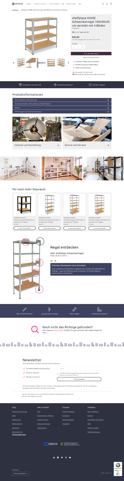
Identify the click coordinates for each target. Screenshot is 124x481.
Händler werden (93, 428)
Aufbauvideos (42, 428)
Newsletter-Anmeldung (95, 420)
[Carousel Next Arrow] (68, 63)
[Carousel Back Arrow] (14, 63)
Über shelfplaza (93, 411)
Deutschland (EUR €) (20, 473)
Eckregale (65, 416)
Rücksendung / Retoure (45, 416)
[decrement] (74, 47)
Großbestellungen (94, 432)
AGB (13, 416)
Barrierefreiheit (17, 432)
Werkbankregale (68, 420)
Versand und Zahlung (19, 411)
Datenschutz (16, 420)
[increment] (83, 47)
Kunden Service (42, 420)
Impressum (16, 428)
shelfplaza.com (108, 473)
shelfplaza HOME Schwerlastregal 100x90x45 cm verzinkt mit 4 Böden (44, 10)
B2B (89, 424)
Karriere (90, 416)
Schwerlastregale (68, 411)
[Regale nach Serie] (35, 329)
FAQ (38, 411)
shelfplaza (15, 10)
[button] (29, 4)
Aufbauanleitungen (43, 424)
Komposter (66, 424)
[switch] (118, 474)
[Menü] (121, 463)
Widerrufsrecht (17, 424)
